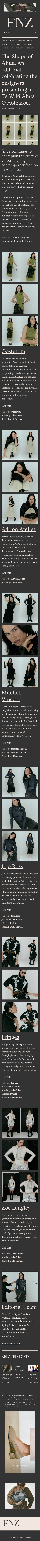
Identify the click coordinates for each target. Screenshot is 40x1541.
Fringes (10, 1037)
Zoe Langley (16, 1208)
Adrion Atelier (19, 529)
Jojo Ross (12, 866)
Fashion (12, 1397)
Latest (10, 40)
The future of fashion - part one (33, 1378)
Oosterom (13, 351)
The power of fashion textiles (7, 1378)
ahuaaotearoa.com (11, 1343)
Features (18, 1395)
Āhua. (29, 241)
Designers (27, 1395)
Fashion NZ (8, 1395)
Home (4, 40)
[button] (35, 32)
